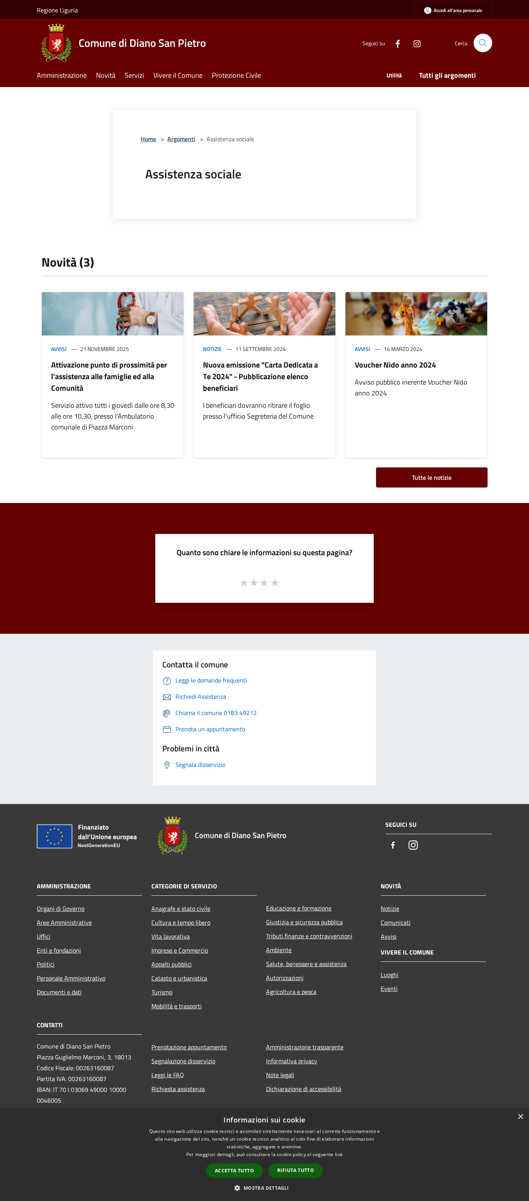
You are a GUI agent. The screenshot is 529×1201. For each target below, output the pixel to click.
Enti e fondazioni (59, 950)
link (339, 1154)
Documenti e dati (59, 992)
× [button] (520, 1117)
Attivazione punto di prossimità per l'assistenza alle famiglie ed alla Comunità (109, 376)
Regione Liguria (57, 10)
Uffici (43, 936)
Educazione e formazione (298, 908)
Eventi (389, 988)
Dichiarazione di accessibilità (303, 1088)
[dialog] (264, 1155)
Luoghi (389, 974)
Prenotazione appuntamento (189, 1047)
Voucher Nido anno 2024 (395, 365)
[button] (264, 1188)
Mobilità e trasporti (176, 1006)
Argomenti (181, 139)
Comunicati (395, 922)
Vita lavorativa (170, 936)
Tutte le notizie (432, 477)
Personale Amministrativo (71, 978)
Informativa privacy (291, 1061)
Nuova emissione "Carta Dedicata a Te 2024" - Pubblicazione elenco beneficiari (260, 376)
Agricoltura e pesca (291, 991)
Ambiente (279, 950)
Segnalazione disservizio (183, 1061)
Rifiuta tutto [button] (295, 1170)
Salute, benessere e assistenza (306, 963)
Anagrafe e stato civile (180, 908)
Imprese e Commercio (179, 950)
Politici (46, 964)
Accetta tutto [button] (234, 1170)
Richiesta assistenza (178, 1088)
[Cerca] (483, 43)
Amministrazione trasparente (305, 1047)
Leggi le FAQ (167, 1075)
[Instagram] (414, 43)
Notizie (212, 349)
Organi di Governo (60, 908)
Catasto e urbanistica (179, 978)
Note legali (280, 1075)
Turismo (161, 992)
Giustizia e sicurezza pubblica (304, 922)
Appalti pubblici (171, 964)
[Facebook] (394, 43)
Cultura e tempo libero (180, 922)
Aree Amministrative (64, 922)
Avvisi (59, 349)
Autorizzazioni (285, 977)
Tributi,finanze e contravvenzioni (309, 936)
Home (148, 139)
